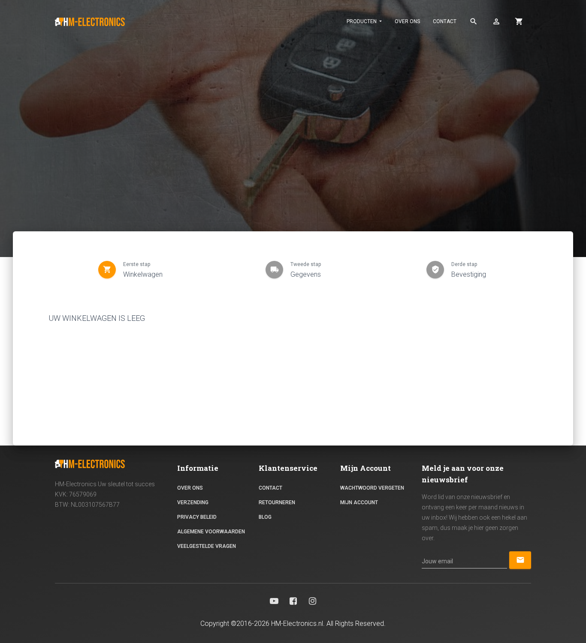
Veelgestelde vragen (206, 546)
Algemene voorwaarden (211, 532)
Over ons (407, 21)
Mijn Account (359, 502)
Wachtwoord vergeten (372, 488)
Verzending (192, 502)
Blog (265, 517)
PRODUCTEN (362, 21)
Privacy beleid (197, 517)
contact (444, 21)
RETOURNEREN (277, 502)
